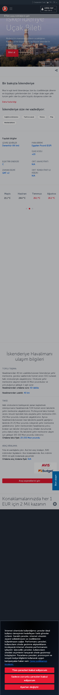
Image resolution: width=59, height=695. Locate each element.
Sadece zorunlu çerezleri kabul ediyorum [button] (29, 678)
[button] (29, 687)
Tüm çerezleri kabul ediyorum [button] (29, 670)
